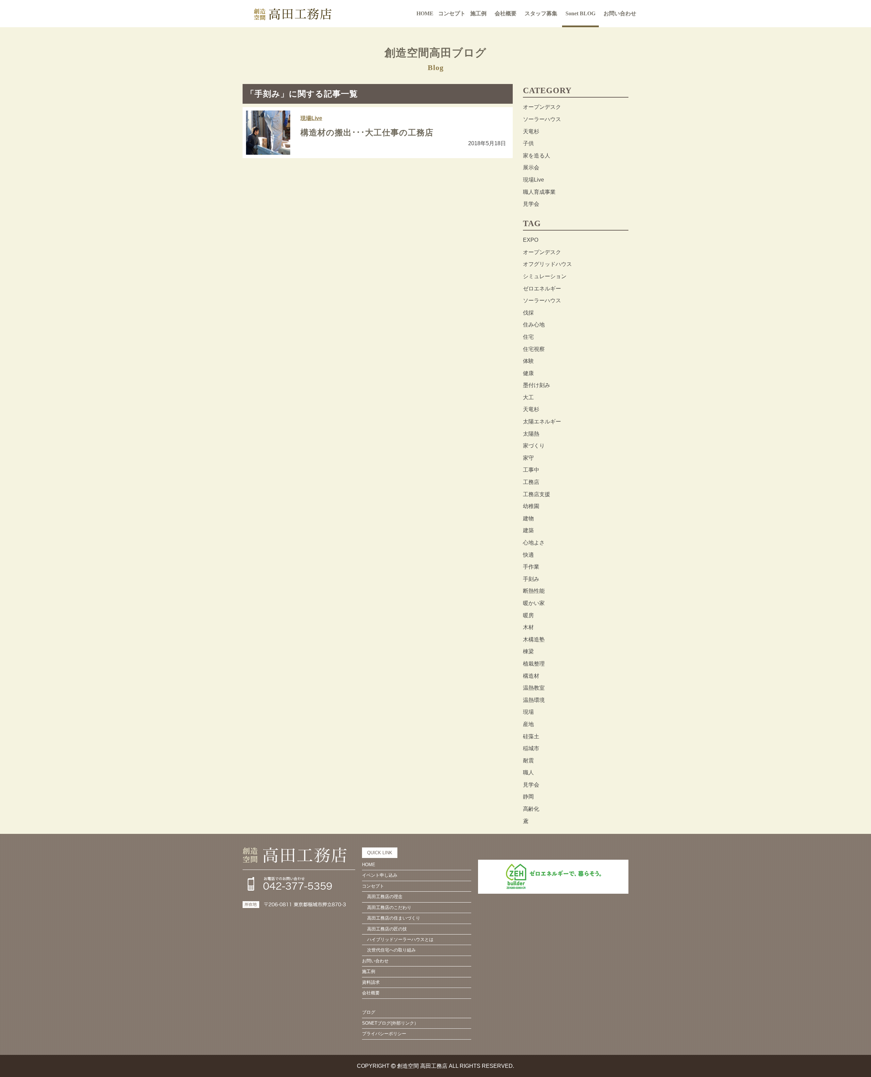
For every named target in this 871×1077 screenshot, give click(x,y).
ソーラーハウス (542, 119)
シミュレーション (544, 276)
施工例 (478, 13)
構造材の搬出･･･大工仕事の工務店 (366, 132)
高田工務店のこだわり (389, 907)
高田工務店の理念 (384, 896)
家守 (528, 458)
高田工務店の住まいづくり (393, 918)
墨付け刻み (536, 385)
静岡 (528, 797)
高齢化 (531, 809)
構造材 (531, 676)
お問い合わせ (620, 13)
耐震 (528, 760)
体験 (528, 361)
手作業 (531, 567)
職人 (528, 772)
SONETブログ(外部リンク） (390, 1023)
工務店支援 (536, 494)
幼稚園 (531, 506)
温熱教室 (534, 688)
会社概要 (505, 13)
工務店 (531, 482)
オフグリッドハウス (547, 264)
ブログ (368, 1012)
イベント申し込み (379, 875)
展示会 (531, 167)
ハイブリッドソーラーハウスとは (400, 939)
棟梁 (528, 651)
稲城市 (531, 748)
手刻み (531, 579)
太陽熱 (531, 434)
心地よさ (534, 542)
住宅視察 (534, 349)
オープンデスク (542, 107)
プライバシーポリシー (384, 1033)
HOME (424, 13)
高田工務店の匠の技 (387, 928)
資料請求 (371, 982)
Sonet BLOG (580, 13)
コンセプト (373, 886)
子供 (528, 143)
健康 (528, 373)
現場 (528, 712)
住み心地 (534, 324)
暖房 (528, 615)
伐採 (528, 313)
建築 (528, 530)
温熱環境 (534, 700)
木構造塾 (534, 639)
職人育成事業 (539, 192)
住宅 (528, 337)
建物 (528, 518)
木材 (528, 627)
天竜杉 (531, 131)
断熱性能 (534, 591)
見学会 (531, 204)
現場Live (311, 118)
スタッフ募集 (541, 13)
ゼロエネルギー (542, 288)
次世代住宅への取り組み (391, 950)
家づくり (534, 446)
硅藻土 (531, 736)
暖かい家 (534, 603)
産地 (528, 724)
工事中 (531, 470)
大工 (528, 397)
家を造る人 (536, 155)
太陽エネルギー (542, 421)
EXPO (530, 240)
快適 (528, 555)
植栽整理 (534, 664)
